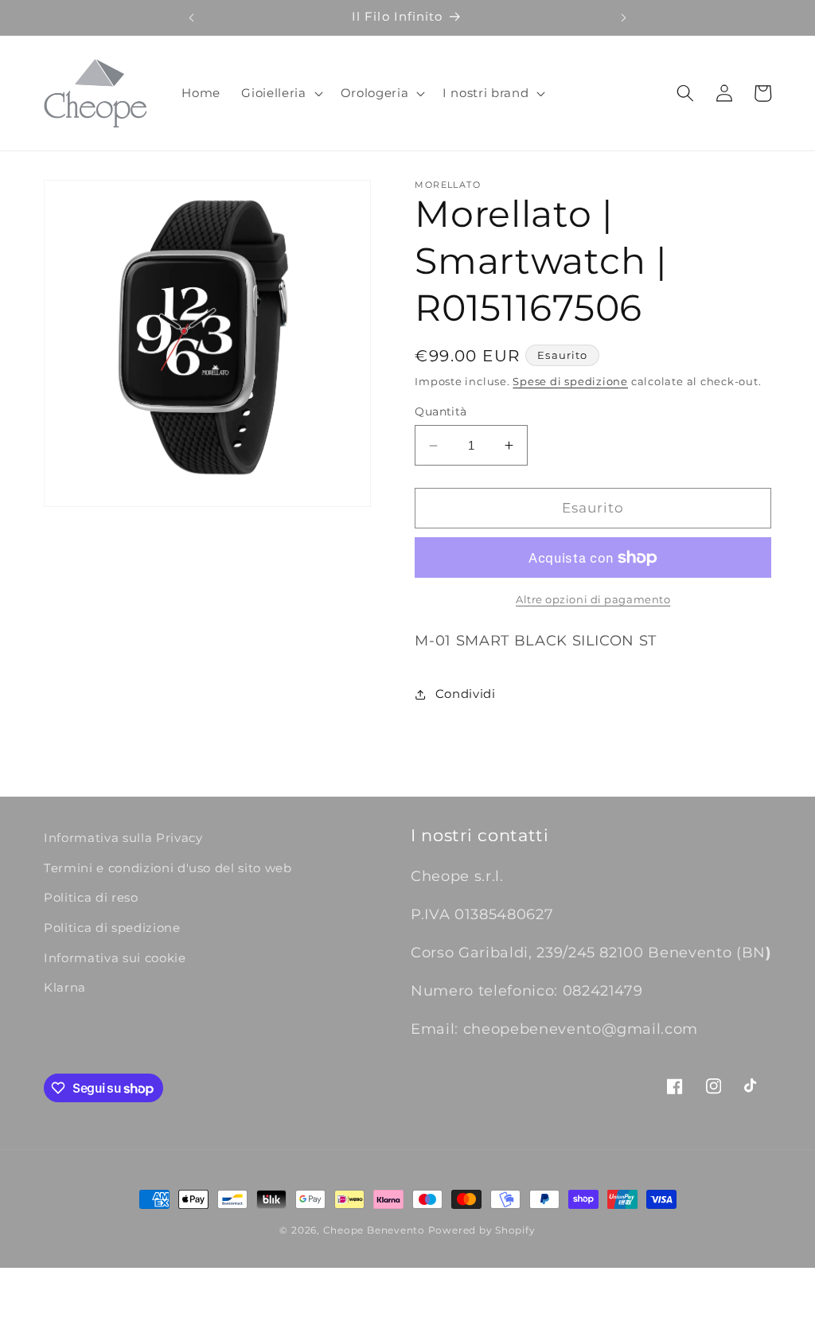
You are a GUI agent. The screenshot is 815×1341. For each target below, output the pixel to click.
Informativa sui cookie (115, 957)
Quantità (441, 411)
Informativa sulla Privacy (123, 837)
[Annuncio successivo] (623, 17)
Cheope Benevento (374, 1230)
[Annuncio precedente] (191, 17)
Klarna (65, 987)
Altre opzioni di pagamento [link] (593, 599)
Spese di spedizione (570, 381)
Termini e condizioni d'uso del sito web (168, 867)
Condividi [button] (465, 693)
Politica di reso (91, 897)
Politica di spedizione (112, 927)
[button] (280, 93)
